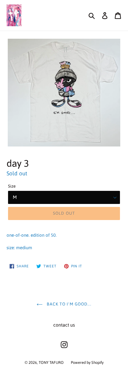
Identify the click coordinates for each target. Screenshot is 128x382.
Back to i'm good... (68, 304)
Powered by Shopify (87, 362)
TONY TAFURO (51, 362)
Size (12, 186)
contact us (64, 325)
